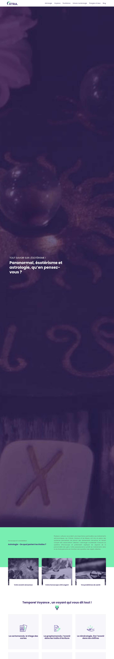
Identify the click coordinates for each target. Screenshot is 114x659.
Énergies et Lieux (95, 3)
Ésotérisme (66, 3)
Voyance (57, 3)
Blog (104, 3)
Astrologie (48, 3)
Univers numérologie (80, 3)
